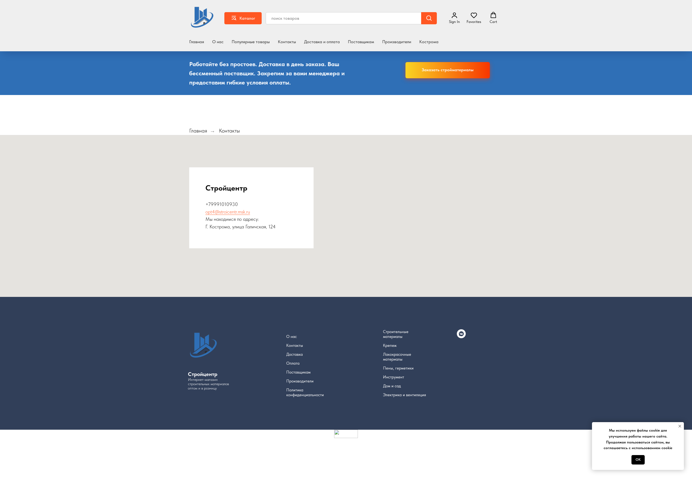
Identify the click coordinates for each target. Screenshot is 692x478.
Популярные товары (251, 41)
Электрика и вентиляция (404, 394)
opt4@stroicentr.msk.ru (227, 212)
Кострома (428, 41)
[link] (454, 18)
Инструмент (393, 377)
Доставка (294, 354)
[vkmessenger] (461, 336)
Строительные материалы (395, 334)
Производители (396, 41)
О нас (218, 41)
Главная (196, 41)
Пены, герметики (398, 368)
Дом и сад (392, 386)
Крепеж (390, 345)
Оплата (293, 363)
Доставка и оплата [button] (322, 41)
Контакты (287, 41)
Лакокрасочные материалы (397, 357)
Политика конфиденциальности (305, 392)
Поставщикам (361, 41)
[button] (474, 18)
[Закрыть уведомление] (680, 426)
